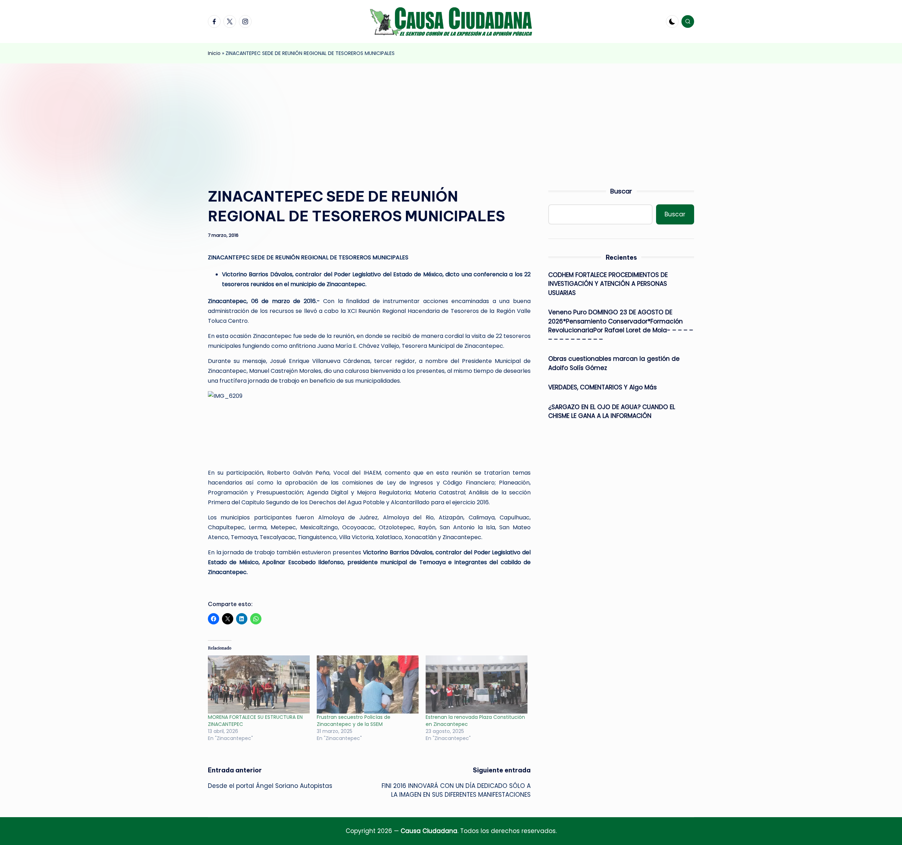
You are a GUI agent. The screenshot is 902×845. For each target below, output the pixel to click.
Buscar (621, 191)
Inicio (214, 53)
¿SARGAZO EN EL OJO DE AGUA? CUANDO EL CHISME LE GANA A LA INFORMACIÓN (611, 411)
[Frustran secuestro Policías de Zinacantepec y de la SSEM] (368, 684)
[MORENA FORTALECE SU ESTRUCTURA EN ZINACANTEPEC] (259, 684)
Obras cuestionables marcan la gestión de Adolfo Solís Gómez (614, 363)
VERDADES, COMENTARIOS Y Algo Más (602, 387)
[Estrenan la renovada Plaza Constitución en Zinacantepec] (476, 684)
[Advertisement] (451, 116)
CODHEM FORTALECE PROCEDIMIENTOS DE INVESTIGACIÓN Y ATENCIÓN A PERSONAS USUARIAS (608, 284)
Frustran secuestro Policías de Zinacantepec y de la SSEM (353, 721)
